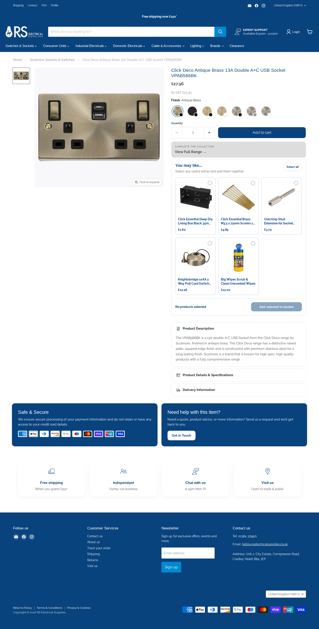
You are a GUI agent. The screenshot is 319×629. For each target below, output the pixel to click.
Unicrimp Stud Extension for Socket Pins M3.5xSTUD (278, 221)
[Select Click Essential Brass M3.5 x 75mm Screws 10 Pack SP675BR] (253, 183)
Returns (92, 560)
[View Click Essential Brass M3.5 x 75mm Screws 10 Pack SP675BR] (238, 197)
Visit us (92, 566)
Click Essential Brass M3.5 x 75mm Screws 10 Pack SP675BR (238, 221)
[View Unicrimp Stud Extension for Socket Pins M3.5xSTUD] (281, 197)
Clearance (237, 46)
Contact (32, 5)
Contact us (95, 536)
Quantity (177, 123)
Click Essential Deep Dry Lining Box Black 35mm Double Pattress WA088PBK (195, 221)
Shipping (18, 5)
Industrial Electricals (90, 46)
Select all (292, 167)
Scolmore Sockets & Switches (52, 60)
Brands (215, 46)
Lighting (196, 46)
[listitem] (177, 111)
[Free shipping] (51, 480)
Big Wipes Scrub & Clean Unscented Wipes (238, 281)
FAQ (44, 5)
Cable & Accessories (166, 46)
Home (17, 60)
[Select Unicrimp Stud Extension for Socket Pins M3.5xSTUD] (296, 183)
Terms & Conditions (49, 607)
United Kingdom (288, 5)
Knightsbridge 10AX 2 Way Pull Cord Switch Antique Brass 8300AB (194, 282)
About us (93, 542)
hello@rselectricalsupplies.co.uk (265, 544)
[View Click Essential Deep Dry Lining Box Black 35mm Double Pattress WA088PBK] (195, 197)
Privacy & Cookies (78, 607)
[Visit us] (267, 480)
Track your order (99, 548)
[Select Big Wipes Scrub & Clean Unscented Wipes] (253, 243)
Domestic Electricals (128, 46)
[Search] (220, 32)
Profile (54, 5)
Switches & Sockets (20, 46)
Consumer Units (55, 46)
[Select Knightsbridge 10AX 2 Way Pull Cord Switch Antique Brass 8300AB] (209, 243)
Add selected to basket (276, 307)
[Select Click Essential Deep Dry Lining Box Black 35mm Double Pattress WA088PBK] (209, 183)
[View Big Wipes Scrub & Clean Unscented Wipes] (238, 257)
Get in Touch (181, 435)
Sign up (171, 567)
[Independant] (123, 480)
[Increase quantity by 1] (209, 132)
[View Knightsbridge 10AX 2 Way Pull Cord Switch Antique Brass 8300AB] (195, 257)
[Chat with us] (195, 480)
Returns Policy (22, 607)
